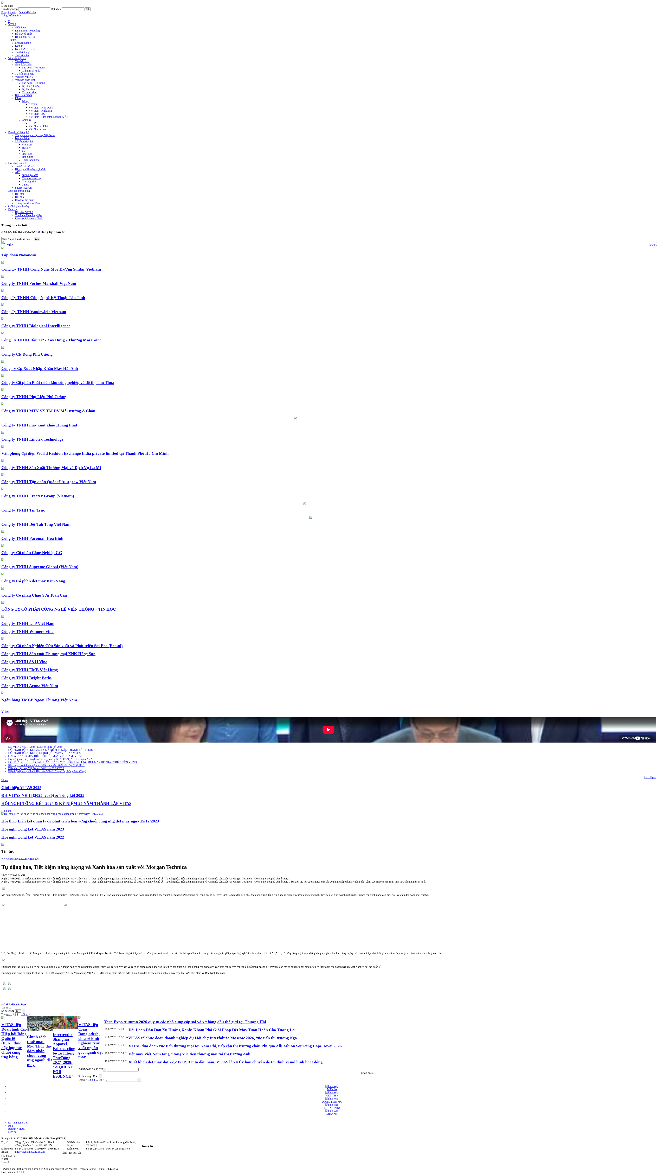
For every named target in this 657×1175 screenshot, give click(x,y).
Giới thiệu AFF (30, 175)
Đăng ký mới (8, 12)
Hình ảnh (6, 810)
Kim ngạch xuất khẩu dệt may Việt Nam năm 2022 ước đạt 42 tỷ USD (46, 765)
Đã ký (25, 101)
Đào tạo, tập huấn (24, 200)
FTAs (18, 98)
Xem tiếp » (650, 777)
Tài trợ (25, 184)
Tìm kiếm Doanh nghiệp (28, 215)
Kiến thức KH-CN (25, 49)
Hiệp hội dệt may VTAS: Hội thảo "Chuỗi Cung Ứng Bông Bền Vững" (47, 771)
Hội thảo (19, 193)
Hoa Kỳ (26, 147)
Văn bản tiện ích (17, 58)
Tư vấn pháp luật (24, 73)
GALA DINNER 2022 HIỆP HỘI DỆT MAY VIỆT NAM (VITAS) (45, 756)
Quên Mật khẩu (27, 12)
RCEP (32, 123)
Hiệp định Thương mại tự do (30, 169)
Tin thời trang (22, 52)
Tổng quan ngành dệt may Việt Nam (35, 135)
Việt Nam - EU (37, 113)
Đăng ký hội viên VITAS (29, 218)
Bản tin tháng (22, 138)
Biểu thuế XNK (23, 95)
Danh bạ (12, 209)
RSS (38, 231)
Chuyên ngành (23, 42)
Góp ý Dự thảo (23, 64)
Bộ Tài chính (29, 89)
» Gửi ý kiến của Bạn (13, 1004)
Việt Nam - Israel (38, 129)
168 (23, 1014)
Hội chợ (19, 196)
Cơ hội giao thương (18, 206)
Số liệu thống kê (24, 141)
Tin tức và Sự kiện (25, 166)
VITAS (12, 24)
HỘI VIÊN (7, 245)
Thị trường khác (30, 159)
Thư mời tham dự (31, 178)
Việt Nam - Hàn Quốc (41, 107)
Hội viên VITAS (24, 212)
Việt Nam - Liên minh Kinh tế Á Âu (48, 116)
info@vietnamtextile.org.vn (30, 1151)
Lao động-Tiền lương (33, 67)
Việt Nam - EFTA (38, 126)
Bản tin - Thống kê (18, 132)
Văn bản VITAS (24, 76)
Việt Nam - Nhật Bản (40, 110)
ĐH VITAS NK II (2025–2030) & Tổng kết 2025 (35, 746)
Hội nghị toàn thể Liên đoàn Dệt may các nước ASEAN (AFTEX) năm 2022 (50, 759)
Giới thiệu (20, 27)
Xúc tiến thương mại (19, 190)
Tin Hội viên (22, 55)
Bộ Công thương (31, 86)
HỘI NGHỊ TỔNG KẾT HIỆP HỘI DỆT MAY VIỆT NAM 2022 (44, 752)
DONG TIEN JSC (332, 1101)
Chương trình (29, 181)
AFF (17, 172)
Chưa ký (26, 119)
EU (24, 150)
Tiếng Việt (7, 15)
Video (5, 711)
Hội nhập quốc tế (17, 163)
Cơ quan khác (29, 92)
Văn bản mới (22, 61)
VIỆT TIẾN (332, 1095)
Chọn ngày (367, 1072)
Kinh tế (19, 45)
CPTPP (33, 104)
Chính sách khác (31, 70)
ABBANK (332, 1114)
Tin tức (12, 39)
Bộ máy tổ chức (23, 33)
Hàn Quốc (27, 156)
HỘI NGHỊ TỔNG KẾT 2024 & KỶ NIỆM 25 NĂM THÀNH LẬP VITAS (50, 749)
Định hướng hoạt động (27, 30)
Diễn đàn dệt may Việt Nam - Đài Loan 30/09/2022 (36, 768)
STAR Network (23, 187)
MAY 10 (332, 1089)
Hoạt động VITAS (25, 36)
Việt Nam (27, 144)
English (17, 15)
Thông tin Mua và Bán (27, 203)
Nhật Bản (27, 153)
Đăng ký (652, 245)
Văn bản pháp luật (25, 79)
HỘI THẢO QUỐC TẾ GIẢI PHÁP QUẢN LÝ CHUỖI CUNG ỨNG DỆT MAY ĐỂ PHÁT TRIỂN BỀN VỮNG (72, 762)
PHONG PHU (332, 1107)
